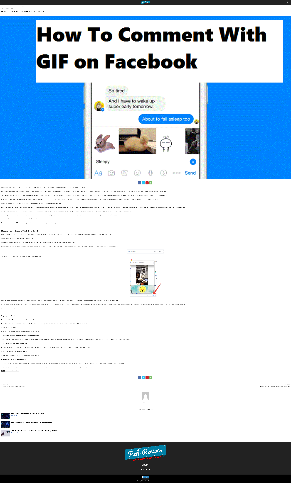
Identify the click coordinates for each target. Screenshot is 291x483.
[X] (143, 182)
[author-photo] (145, 399)
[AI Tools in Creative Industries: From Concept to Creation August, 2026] (5, 433)
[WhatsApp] (150, 182)
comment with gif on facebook (12, 370)
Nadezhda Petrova (16, 432)
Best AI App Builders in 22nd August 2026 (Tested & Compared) (31, 422)
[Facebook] (139, 182)
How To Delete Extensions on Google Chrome (13, 386)
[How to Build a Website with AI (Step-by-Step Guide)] (5, 416)
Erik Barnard (14, 415)
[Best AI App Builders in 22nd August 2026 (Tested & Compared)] (5, 424)
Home (2, 6)
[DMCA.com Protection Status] (145, 478)
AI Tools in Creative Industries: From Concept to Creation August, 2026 (34, 431)
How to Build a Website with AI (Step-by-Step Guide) (28, 413)
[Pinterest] (147, 182)
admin (4, 14)
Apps (6, 6)
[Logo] (145, 460)
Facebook (11, 8)
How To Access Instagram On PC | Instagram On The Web (275, 386)
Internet (6, 8)
